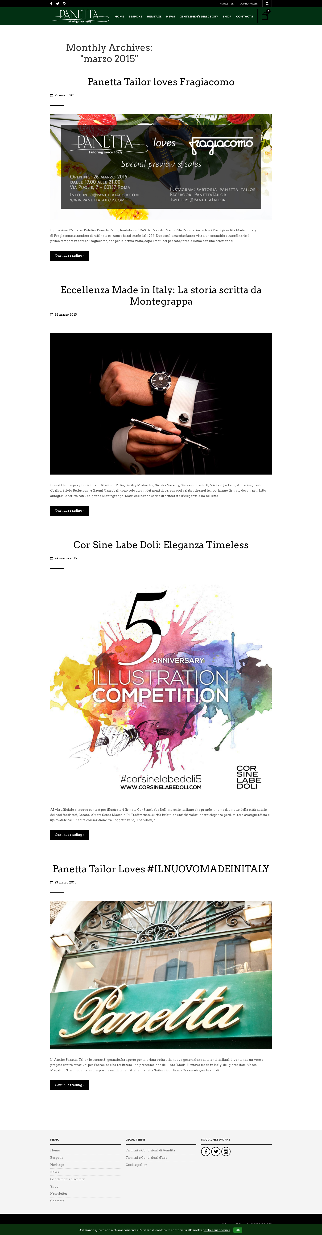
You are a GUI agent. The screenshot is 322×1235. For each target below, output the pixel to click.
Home (119, 16)
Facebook (205, 1151)
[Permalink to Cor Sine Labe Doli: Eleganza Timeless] (161, 687)
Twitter (215, 1151)
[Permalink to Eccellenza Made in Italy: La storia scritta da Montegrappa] (161, 403)
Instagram (226, 1151)
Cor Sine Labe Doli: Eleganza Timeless (161, 545)
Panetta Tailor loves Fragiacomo (161, 82)
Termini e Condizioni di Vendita (150, 1150)
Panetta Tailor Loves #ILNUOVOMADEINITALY (161, 869)
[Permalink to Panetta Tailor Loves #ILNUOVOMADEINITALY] (161, 975)
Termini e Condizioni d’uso (146, 1157)
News (170, 16)
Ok (238, 1230)
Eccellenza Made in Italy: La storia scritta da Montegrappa (161, 295)
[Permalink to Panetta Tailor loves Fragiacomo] (161, 166)
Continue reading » (69, 255)
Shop (227, 16)
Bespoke (135, 16)
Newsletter (227, 3)
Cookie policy (136, 1165)
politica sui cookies (216, 1230)
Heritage (154, 16)
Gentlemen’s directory (199, 16)
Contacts (244, 16)
